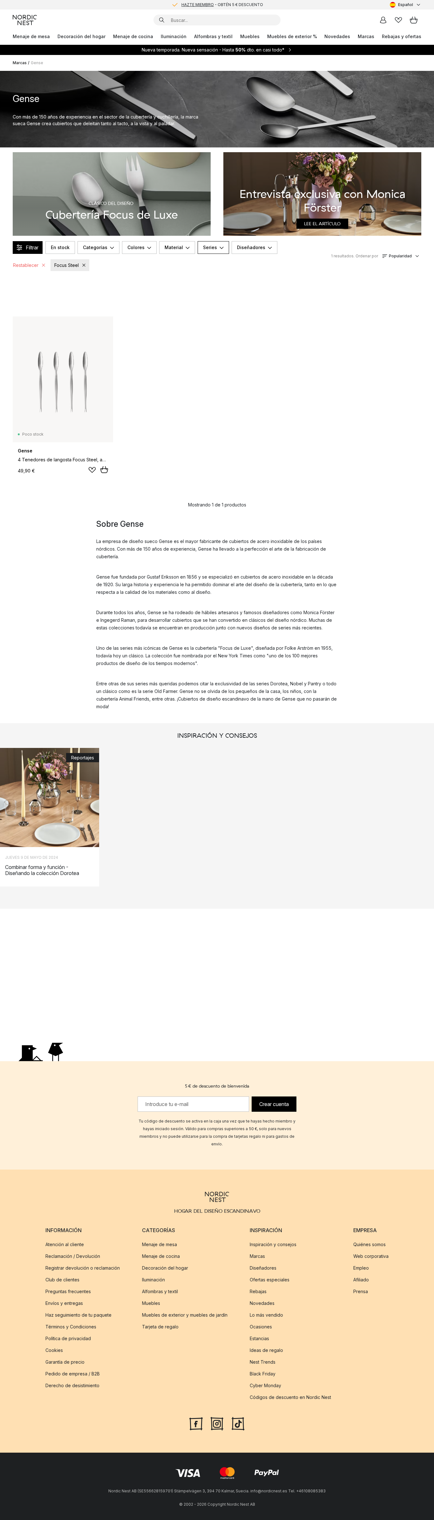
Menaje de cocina (133, 36)
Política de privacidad (68, 1338)
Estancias (259, 1338)
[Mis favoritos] (398, 20)
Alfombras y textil (213, 36)
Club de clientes (62, 1279)
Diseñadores (251, 247)
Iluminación (173, 36)
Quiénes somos (369, 1244)
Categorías (95, 247)
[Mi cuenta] (383, 20)
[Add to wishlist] (92, 470)
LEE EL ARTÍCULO (322, 223)
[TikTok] (237, 1423)
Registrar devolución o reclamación (82, 1268)
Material (174, 247)
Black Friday (262, 1373)
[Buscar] (161, 20)
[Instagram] (217, 1423)
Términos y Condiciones (70, 1326)
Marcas (366, 36)
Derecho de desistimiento (72, 1385)
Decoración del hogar (81, 36)
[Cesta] (413, 20)
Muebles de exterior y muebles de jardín (184, 1315)
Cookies (54, 1350)
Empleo (361, 1268)
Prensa (360, 1291)
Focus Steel (66, 265)
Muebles (250, 36)
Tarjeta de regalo (160, 1326)
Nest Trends (262, 1362)
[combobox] (405, 5)
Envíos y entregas (64, 1303)
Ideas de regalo (266, 1350)
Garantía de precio (65, 1362)
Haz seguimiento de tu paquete (78, 1315)
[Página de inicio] (25, 20)
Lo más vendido (266, 1315)
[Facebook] (196, 1423)
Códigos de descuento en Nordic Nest (290, 1397)
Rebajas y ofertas (401, 36)
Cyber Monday (265, 1385)
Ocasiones (261, 1326)
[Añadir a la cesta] (104, 469)
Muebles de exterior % (292, 36)
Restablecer (25, 265)
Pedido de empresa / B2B (72, 1373)
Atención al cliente (64, 1244)
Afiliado (361, 1279)
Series (210, 247)
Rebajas (258, 1291)
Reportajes (82, 757)
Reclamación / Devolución (72, 1256)
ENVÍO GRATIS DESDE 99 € (222, 4)
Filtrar (32, 247)
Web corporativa (371, 1256)
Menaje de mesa (31, 36)
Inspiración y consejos (273, 1244)
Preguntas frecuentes (68, 1291)
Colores (136, 247)
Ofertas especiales (269, 1279)
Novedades (337, 36)
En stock (60, 247)
